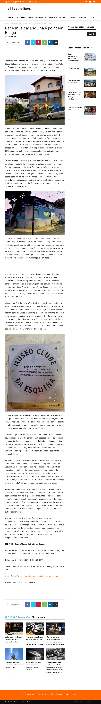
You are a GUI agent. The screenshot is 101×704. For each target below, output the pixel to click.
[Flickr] (86, 1)
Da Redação (12, 36)
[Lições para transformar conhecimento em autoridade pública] (14, 628)
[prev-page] (6, 677)
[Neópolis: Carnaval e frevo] (90, 110)
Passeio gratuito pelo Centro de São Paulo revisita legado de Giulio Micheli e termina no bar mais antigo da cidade (54, 667)
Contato (87, 702)
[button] (93, 17)
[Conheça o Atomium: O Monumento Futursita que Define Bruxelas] (14, 654)
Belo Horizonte (16, 23)
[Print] (55, 42)
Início (6, 23)
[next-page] (10, 677)
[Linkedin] (50, 42)
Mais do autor (38, 617)
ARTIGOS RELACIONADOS (17, 617)
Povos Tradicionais (36, 17)
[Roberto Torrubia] (90, 72)
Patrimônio (21, 17)
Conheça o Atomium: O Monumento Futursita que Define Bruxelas (14, 664)
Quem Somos (33, 2)
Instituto (82, 17)
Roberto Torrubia (73, 69)
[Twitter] (33, 42)
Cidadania (72, 17)
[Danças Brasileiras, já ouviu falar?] (90, 83)
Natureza (51, 17)
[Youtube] (94, 1)
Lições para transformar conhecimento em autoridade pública (13, 639)
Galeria (62, 17)
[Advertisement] (67, 9)
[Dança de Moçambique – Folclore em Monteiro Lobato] (90, 57)
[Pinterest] (38, 42)
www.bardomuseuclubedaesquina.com (41, 576)
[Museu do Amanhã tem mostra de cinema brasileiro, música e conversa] (35, 654)
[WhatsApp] (44, 42)
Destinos (9, 17)
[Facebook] (82, 1)
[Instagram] (90, 1)
